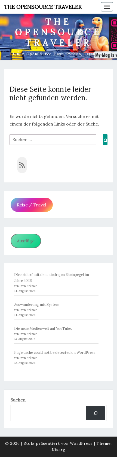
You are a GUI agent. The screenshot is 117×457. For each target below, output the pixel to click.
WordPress (81, 443)
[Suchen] (95, 413)
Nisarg (59, 449)
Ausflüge (26, 240)
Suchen (18, 400)
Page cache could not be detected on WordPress (55, 352)
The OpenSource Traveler (43, 6)
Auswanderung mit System (36, 304)
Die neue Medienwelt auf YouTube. (43, 328)
